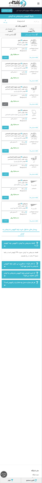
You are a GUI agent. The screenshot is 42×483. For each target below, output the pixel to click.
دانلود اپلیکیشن (7, 10)
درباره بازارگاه (35, 475)
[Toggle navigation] (38, 3)
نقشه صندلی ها (34, 57)
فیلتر (9, 480)
